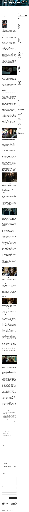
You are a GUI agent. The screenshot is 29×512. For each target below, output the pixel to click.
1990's (19, 29)
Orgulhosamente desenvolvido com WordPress (7, 510)
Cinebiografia (19, 37)
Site (2, 493)
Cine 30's (19, 115)
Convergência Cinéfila (20, 119)
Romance (19, 82)
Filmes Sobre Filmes (20, 53)
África (18, 100)
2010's (4, 453)
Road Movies (19, 81)
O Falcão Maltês (20, 127)
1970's (19, 27)
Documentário (20, 42)
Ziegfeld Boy (19, 134)
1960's (19, 26)
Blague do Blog (20, 113)
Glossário (13, 7)
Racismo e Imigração (20, 79)
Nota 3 (12, 449)
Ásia (18, 101)
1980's (19, 28)
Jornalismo (8, 449)
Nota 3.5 (19, 72)
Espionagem (19, 44)
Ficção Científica (20, 52)
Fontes (17, 7)
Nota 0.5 (19, 66)
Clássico (19, 38)
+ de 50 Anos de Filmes (11, 2)
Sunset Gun (19, 132)
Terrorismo (19, 86)
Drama (8, 453)
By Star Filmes (19, 114)
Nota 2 (19, 69)
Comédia (19, 40)
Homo (19, 58)
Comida (19, 39)
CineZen (19, 118)
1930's (19, 23)
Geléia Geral (19, 55)
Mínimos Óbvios (20, 124)
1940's (19, 24)
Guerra (19, 56)
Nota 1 (19, 67)
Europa (4, 452)
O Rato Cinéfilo (20, 128)
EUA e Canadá (19, 104)
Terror (19, 85)
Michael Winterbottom (6, 31)
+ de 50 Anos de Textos (21, 109)
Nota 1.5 (19, 68)
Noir (18, 65)
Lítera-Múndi (19, 123)
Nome (3, 486)
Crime (6, 453)
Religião (19, 80)
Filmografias (19, 54)
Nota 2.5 (19, 70)
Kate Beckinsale (9, 46)
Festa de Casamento (20, 51)
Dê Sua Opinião (21, 7)
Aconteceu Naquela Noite (21, 110)
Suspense (19, 83)
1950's (19, 25)
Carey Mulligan (7, 196)
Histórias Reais (4, 449)
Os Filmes (19, 129)
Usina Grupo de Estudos (21, 133)
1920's (19, 22)
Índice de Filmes (9, 7)
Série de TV (19, 84)
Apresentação (3, 7)
